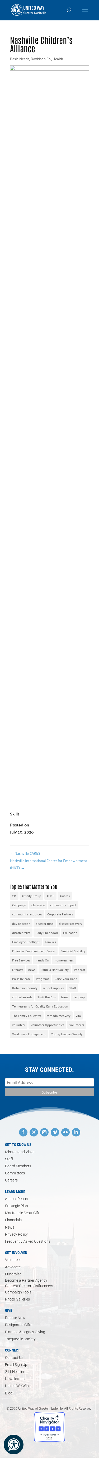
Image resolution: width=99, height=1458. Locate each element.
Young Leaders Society (67, 1034)
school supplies (53, 987)
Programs (42, 978)
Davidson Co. (41, 58)
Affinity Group (31, 895)
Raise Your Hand (65, 978)
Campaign (19, 905)
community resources (27, 914)
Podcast (79, 969)
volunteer (18, 1024)
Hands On (42, 960)
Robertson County (24, 987)
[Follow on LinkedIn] (76, 1132)
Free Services (21, 960)
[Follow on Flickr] (65, 1132)
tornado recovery (58, 1015)
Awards (65, 895)
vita (78, 1015)
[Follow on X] (34, 1132)
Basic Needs (19, 58)
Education (70, 932)
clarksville (38, 905)
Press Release (21, 978)
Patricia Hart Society (55, 969)
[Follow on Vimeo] (55, 1132)
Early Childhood (47, 932)
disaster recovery (70, 923)
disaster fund (45, 923)
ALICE (50, 895)
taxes (64, 997)
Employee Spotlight (26, 941)
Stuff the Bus (46, 997)
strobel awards (22, 997)
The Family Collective (26, 1015)
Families (50, 941)
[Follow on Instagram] (44, 1132)
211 (14, 895)
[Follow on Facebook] (23, 1132)
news (31, 969)
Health (58, 58)
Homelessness (64, 960)
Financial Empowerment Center (33, 951)
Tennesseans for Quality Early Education (40, 1006)
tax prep (79, 997)
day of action (21, 923)
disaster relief (21, 932)
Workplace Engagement (29, 1034)
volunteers (76, 1024)
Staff (72, 987)
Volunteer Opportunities (47, 1024)
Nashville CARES (25, 853)
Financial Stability (73, 951)
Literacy (17, 969)
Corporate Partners (60, 914)
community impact (63, 905)
